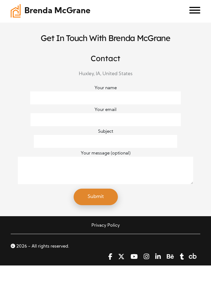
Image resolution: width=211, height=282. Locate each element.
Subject (105, 131)
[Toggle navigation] (192, 11)
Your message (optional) (106, 153)
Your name (106, 88)
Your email (105, 110)
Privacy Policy (105, 225)
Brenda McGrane (57, 11)
